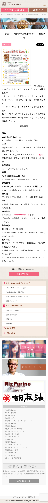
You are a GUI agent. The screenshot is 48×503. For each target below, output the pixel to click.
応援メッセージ (11, 301)
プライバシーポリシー (20, 497)
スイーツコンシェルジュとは (14, 10)
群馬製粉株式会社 (10, 426)
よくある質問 (10, 328)
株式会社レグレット (11, 418)
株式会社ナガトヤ (10, 453)
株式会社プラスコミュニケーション (16, 447)
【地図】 (41, 155)
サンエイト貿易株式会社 (13, 458)
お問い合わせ (10, 333)
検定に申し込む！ (24, 274)
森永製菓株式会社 (10, 423)
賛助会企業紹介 (11, 315)
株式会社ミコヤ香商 (11, 450)
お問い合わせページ (24, 481)
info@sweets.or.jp (21, 215)
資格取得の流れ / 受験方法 (15, 292)
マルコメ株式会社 (10, 413)
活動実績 (9, 319)
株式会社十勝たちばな (12, 434)
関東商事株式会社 (10, 442)
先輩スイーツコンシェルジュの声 (17, 297)
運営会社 (32, 497)
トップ (3, 14)
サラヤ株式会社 (10, 455)
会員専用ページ (37, 10)
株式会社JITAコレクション (13, 445)
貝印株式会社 (9, 439)
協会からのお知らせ (13, 14)
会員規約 (9, 323)
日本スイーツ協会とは (13, 310)
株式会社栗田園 (10, 415)
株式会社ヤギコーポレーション (15, 431)
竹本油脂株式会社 (10, 410)
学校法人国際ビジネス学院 (13, 429)
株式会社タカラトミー (12, 437)
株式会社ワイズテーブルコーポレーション (19, 421)
